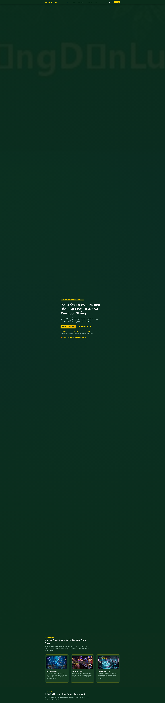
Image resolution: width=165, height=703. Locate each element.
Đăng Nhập (110, 2)
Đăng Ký (117, 2)
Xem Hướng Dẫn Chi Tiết (86, 326)
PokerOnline (51, 2)
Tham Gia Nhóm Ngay (69, 326)
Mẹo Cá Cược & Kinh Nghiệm (91, 2)
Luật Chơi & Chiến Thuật (77, 2)
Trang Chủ (68, 2)
